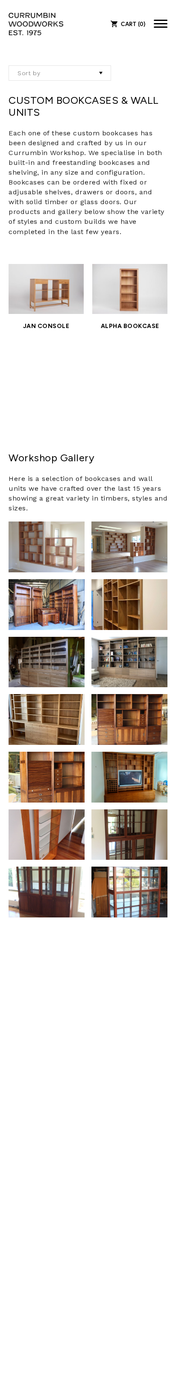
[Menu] (160, 24)
